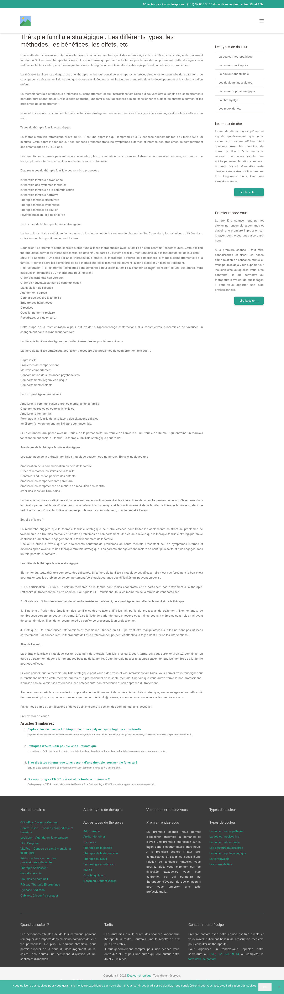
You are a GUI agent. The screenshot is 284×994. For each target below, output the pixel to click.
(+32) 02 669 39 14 (200, 4)
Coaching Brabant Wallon (100, 880)
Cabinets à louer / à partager (39, 895)
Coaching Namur (94, 875)
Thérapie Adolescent (33, 868)
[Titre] (25, 21)
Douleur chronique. (139, 975)
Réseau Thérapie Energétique (40, 884)
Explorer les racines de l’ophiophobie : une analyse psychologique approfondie (84, 729)
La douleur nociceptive (233, 65)
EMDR (87, 869)
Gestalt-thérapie (31, 873)
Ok (265, 987)
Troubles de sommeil (34, 879)
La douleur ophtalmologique (237, 91)
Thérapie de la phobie (97, 847)
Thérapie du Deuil (95, 858)
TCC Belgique (29, 843)
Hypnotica (89, 842)
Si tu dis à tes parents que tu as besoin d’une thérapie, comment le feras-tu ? (82, 762)
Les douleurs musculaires (235, 82)
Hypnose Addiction (32, 890)
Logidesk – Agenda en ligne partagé (44, 837)
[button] (261, 21)
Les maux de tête (230, 108)
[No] (279, 987)
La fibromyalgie (229, 100)
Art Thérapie (91, 831)
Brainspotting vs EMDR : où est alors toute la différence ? (69, 779)
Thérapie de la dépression (100, 853)
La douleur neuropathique (236, 56)
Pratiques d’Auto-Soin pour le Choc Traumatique (62, 746)
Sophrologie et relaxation (99, 864)
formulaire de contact (202, 959)
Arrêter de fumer (94, 836)
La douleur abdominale (234, 73)
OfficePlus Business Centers (39, 822)
